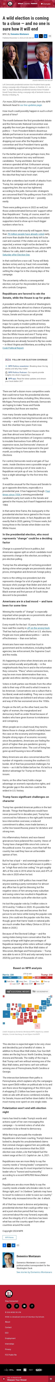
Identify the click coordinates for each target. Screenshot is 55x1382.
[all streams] (51, 1379)
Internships (9, 1344)
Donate (46, 4)
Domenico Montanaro (20, 34)
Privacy (8, 1349)
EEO (6, 1333)
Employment (10, 1338)
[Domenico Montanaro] (8, 1260)
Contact (8, 1327)
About (7, 1322)
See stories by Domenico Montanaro (34, 1272)
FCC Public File (11, 1355)
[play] (4, 1379)
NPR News (9, 1237)
